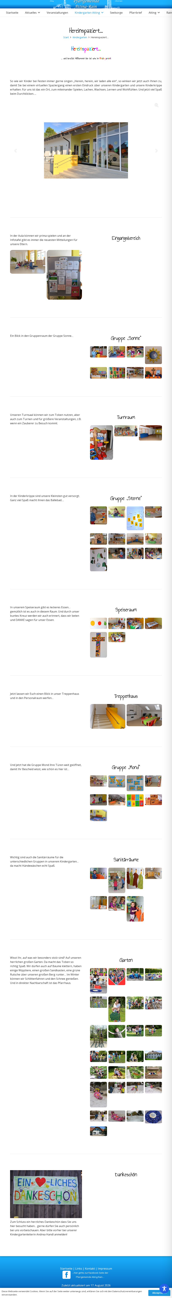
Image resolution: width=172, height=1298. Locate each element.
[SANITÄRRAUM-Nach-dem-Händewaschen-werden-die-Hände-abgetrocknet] (135, 909)
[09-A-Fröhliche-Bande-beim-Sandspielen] (153, 981)
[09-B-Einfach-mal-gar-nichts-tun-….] (116, 1037)
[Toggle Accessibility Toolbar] (164, 1289)
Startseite (66, 1268)
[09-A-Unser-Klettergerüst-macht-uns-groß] (98, 1037)
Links (78, 1268)
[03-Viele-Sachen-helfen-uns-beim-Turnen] (101, 443)
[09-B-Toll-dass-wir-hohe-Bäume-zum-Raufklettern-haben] (98, 1073)
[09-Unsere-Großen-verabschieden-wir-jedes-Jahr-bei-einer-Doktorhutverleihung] (98, 981)
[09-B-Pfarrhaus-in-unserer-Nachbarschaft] (153, 1058)
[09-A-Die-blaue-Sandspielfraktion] (135, 981)
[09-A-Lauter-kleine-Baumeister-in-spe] (153, 1010)
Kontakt (90, 1268)
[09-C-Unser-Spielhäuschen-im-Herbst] (153, 1073)
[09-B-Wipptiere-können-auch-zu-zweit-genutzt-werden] (116, 1073)
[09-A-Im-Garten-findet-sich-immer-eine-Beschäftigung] (135, 1010)
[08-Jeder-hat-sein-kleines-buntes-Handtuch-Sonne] (135, 881)
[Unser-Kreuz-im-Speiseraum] (98, 645)
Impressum (105, 1268)
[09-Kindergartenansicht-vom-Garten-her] (98, 1132)
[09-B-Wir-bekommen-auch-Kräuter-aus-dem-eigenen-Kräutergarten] (135, 1073)
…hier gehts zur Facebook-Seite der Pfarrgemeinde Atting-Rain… (90, 1274)
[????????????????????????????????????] (27, 275)
